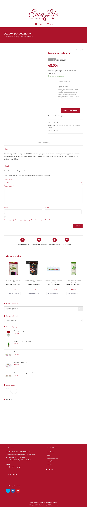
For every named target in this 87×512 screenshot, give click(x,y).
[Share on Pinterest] (18, 491)
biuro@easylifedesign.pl (13, 467)
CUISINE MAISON (71, 280)
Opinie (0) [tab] (46, 143)
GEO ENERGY (59, 125)
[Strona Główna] (4, 36)
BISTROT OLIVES (10, 280)
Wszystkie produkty (74, 125)
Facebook (9, 399)
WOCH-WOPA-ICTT (30, 280)
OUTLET (49, 464)
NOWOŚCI (50, 461)
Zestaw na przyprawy (53, 284)
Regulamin (42, 502)
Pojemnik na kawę (33, 284)
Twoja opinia (8, 186)
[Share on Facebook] (13, 491)
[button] (55, 115)
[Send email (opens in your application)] (45, 3)
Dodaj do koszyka (70, 110)
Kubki (66, 125)
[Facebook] (41, 3)
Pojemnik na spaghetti (73, 284)
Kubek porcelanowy (27, 36)
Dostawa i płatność (52, 458)
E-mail (47, 207)
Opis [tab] (39, 143)
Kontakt (36, 502)
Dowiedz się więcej (33, 293)
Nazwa (7, 207)
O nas (31, 502)
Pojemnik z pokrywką (13, 284)
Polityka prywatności (51, 502)
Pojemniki (47, 280)
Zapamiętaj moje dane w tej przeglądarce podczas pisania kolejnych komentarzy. (28, 220)
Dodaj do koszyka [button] (13, 293)
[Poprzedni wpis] (77, 49)
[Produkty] (81, 49)
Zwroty (49, 455)
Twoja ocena (8, 180)
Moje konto (50, 452)
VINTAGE (53, 280)
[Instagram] (43, 3)
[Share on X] (8, 491)
